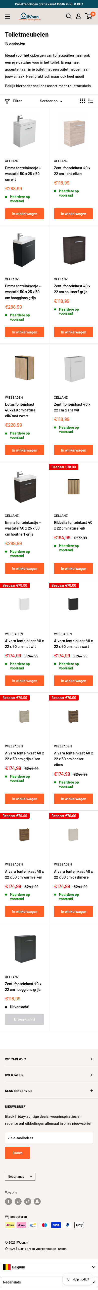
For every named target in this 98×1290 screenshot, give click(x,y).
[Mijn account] (78, 16)
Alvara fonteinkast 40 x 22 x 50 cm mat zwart (73, 643)
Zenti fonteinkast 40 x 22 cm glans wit (72, 407)
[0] (89, 16)
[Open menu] (7, 17)
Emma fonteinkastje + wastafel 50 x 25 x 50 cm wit (23, 173)
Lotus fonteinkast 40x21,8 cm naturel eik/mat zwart (20, 410)
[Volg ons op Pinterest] (18, 1201)
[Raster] (82, 101)
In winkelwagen (24, 213)
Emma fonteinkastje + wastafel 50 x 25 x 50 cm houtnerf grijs (23, 528)
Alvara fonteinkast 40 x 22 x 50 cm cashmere (73, 874)
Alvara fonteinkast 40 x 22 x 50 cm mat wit (24, 643)
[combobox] (49, 1267)
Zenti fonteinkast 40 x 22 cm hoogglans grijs (23, 986)
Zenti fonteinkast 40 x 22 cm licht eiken (72, 170)
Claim (17, 1152)
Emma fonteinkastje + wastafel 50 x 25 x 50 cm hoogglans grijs (23, 292)
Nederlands (16, 1176)
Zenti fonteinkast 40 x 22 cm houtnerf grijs (72, 289)
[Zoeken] (69, 16)
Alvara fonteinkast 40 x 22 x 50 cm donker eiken (73, 759)
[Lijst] (90, 101)
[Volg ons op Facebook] (8, 1201)
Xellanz (12, 161)
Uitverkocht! (24, 1019)
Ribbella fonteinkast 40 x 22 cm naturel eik (73, 525)
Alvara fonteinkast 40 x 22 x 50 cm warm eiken (24, 874)
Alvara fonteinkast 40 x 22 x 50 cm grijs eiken (24, 756)
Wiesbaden (14, 397)
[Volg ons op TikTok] (27, 1201)
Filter (17, 101)
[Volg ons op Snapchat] (37, 1201)
